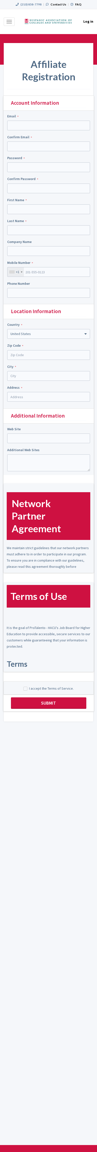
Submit (48, 703)
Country (13, 324)
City (10, 366)
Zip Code (14, 345)
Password (14, 158)
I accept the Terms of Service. (51, 688)
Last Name (15, 221)
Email (11, 116)
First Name (15, 200)
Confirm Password (21, 179)
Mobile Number (18, 262)
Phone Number (18, 283)
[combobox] (15, 272)
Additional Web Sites (23, 450)
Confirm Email (18, 137)
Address (13, 387)
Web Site (14, 429)
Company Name (19, 242)
